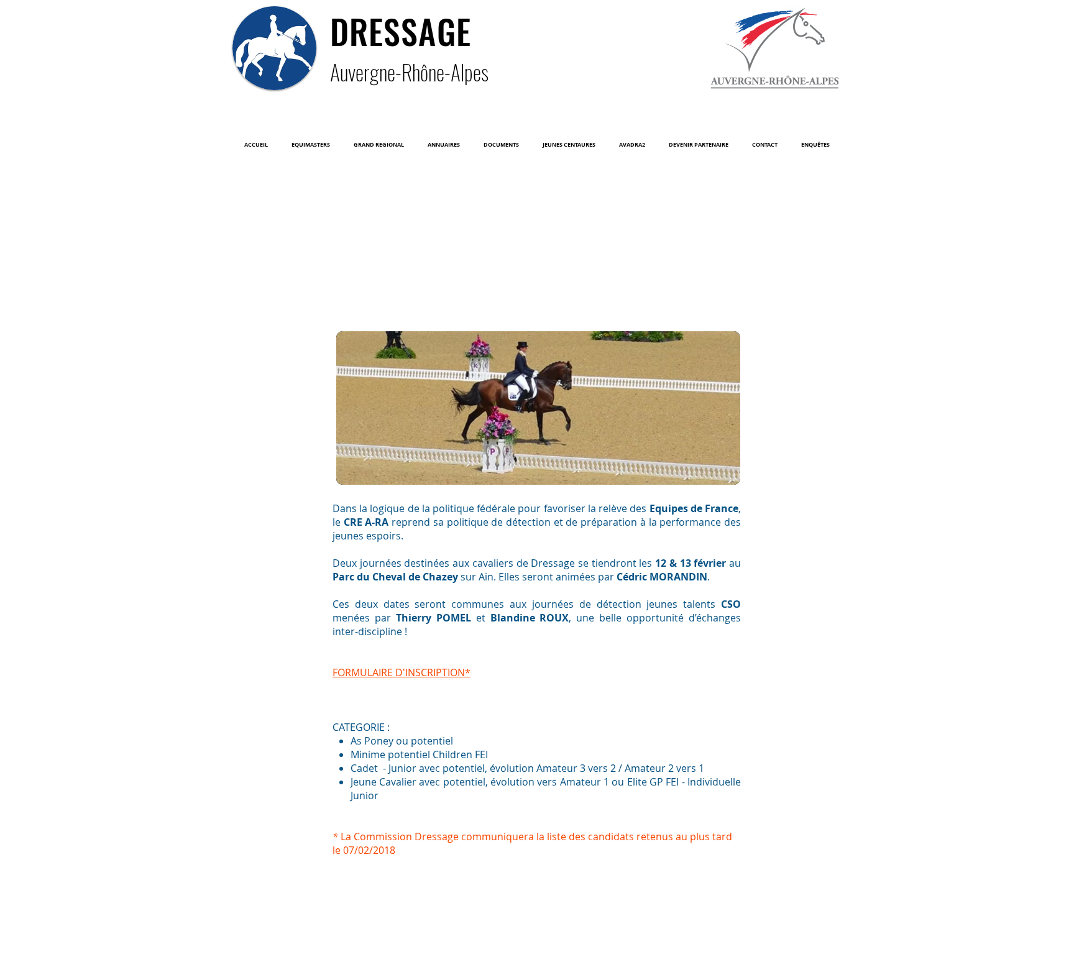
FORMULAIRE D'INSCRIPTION (399, 672)
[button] (311, 145)
